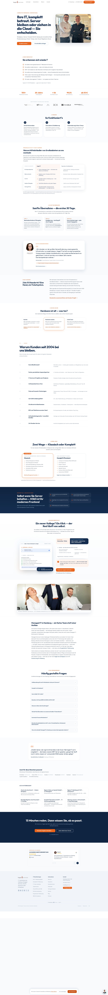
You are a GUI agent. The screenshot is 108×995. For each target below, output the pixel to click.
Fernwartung (71, 1)
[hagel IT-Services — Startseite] (18, 2)
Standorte (50, 881)
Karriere (49, 891)
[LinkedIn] (18, 890)
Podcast (49, 896)
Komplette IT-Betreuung (38, 881)
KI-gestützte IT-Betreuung (67, 648)
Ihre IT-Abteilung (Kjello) (38, 879)
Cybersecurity (36, 886)
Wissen (42, 1)
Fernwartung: (50, 902)
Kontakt (48, 1)
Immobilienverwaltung (33, 776)
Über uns (50, 879)
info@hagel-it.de (66, 884)
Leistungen (28, 1)
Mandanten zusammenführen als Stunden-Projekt (63, 298)
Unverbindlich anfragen (40, 43)
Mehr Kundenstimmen (40, 266)
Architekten (25, 774)
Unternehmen (35, 1)
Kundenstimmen (51, 884)
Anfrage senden (67, 887)
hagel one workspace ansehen (63, 475)
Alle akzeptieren (72, 991)
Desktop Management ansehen (31, 475)
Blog (49, 893)
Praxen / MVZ (37, 774)
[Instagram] (22, 890)
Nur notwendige (62, 991)
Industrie (77, 774)
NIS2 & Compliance (37, 896)
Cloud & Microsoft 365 (37, 888)
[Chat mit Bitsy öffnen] (104, 992)
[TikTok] (28, 890)
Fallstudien (50, 886)
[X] (26, 890)
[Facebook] (24, 890)
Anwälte (48, 774)
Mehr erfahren (54, 991)
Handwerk (68, 774)
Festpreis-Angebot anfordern (65, 570)
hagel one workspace (59, 656)
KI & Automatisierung (37, 891)
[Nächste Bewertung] (77, 863)
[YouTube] (20, 890)
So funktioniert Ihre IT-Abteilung (63, 573)
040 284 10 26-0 (79, 1)
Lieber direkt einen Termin (64, 830)
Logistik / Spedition (23, 776)
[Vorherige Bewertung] (75, 863)
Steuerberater (60, 774)
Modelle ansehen (23, 43)
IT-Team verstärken (37, 884)
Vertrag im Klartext (52, 888)
